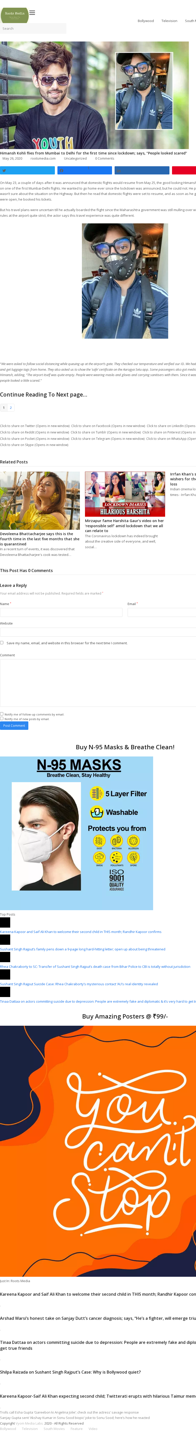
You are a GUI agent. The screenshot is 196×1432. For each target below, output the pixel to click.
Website (6, 623)
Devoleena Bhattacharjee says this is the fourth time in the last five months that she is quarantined (39, 538)
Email (133, 603)
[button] (32, 12)
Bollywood (8, 1428)
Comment (7, 655)
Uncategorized (75, 158)
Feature (77, 1428)
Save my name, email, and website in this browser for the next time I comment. (67, 643)
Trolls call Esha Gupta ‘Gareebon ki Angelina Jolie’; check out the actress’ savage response (69, 1412)
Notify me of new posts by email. (27, 719)
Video (93, 1428)
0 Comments (104, 158)
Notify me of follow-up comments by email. (34, 714)
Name (5, 603)
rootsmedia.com (43, 158)
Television (30, 1428)
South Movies (54, 1428)
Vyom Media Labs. (30, 1423)
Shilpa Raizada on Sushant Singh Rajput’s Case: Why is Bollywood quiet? (70, 1372)
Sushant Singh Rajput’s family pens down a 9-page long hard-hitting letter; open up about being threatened (82, 949)
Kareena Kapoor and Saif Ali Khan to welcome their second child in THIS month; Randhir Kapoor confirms (81, 931)
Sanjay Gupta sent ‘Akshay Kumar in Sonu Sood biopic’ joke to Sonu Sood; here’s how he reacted (75, 1417)
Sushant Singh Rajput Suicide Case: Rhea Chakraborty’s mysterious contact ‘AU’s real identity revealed (79, 984)
